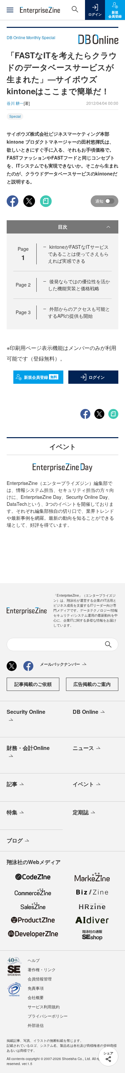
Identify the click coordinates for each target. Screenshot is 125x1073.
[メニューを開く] (10, 10)
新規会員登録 (40, 377)
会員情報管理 (40, 978)
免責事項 (36, 988)
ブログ (15, 840)
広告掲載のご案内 (92, 684)
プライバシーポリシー (48, 1016)
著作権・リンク (42, 969)
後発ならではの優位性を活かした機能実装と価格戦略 (79, 285)
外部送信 (36, 1025)
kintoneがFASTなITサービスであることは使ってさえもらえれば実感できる (78, 253)
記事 (12, 784)
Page (23, 284)
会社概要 (36, 997)
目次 (62, 226)
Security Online (26, 711)
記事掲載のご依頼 (33, 684)
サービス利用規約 (44, 1006)
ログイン (97, 377)
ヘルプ (34, 960)
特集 (12, 812)
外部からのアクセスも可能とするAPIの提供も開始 (79, 312)
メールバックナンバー (60, 664)
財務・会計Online (28, 748)
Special (15, 116)
